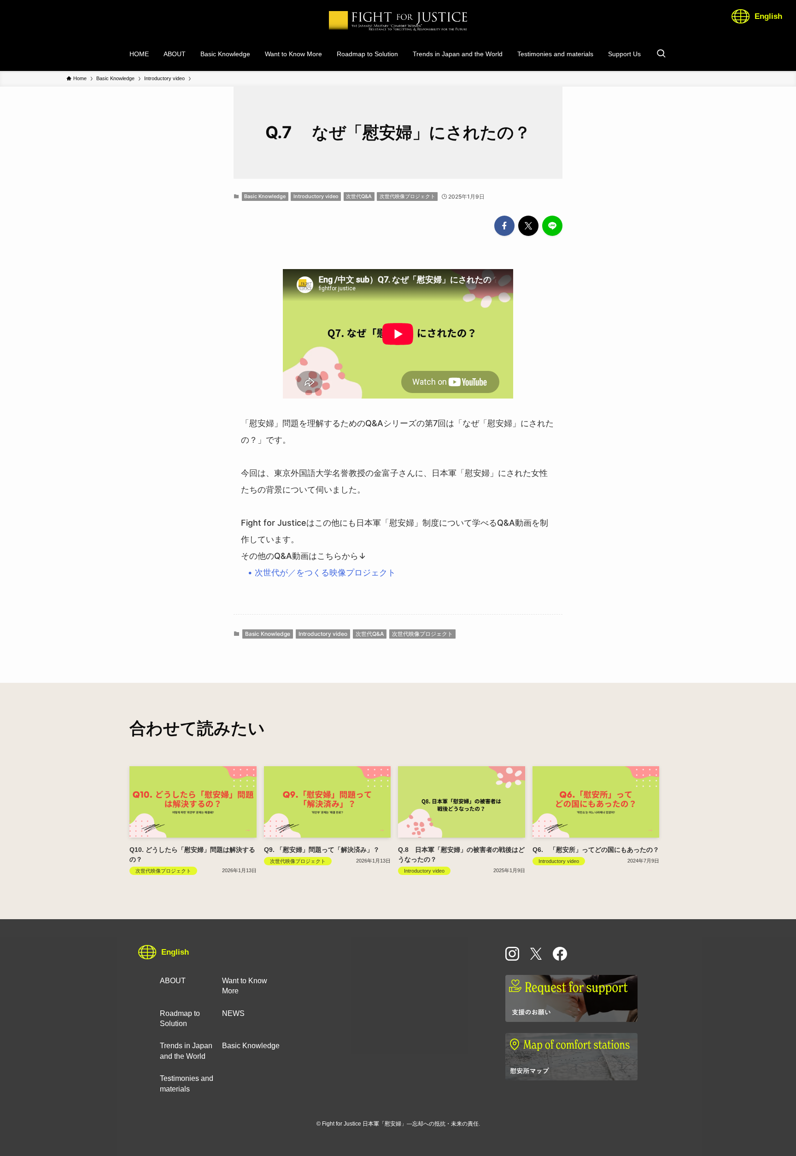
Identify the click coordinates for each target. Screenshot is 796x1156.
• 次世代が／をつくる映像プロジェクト (323, 572)
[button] (504, 226)
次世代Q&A (359, 196)
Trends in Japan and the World (186, 1051)
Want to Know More (244, 986)
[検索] (661, 54)
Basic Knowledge (265, 196)
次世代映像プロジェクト (407, 196)
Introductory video (316, 196)
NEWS (233, 1013)
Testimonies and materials (186, 1083)
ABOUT (173, 981)
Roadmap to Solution (180, 1018)
